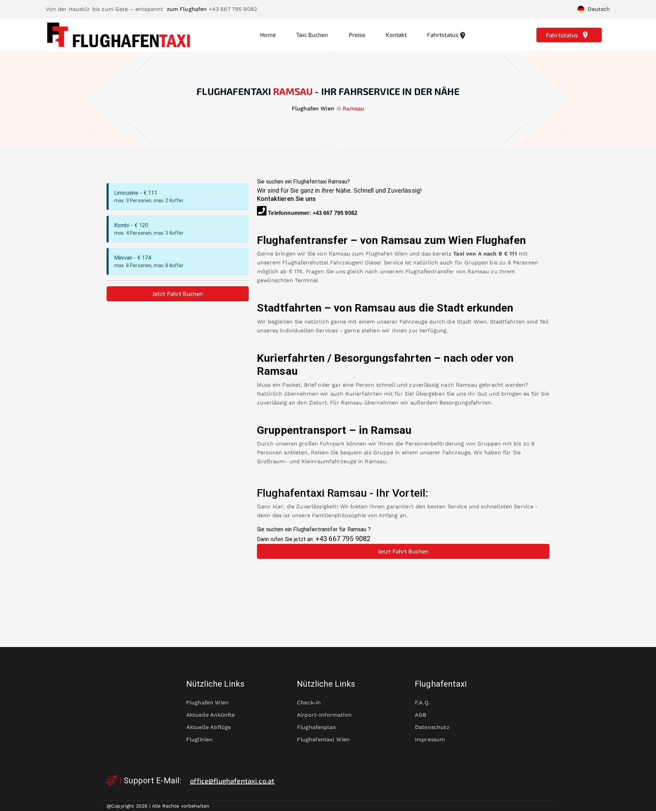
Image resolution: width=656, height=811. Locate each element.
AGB (420, 715)
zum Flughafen (187, 9)
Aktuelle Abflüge (208, 727)
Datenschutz (432, 727)
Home (268, 34)
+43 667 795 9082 (335, 213)
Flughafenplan (316, 727)
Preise (357, 34)
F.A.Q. (422, 702)
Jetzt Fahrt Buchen (177, 293)
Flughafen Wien (387, 253)
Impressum (430, 739)
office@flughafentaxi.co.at (232, 780)
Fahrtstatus (443, 34)
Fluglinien (199, 739)
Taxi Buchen (312, 34)
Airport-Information (324, 715)
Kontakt (396, 34)
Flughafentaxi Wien (323, 739)
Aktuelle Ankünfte (210, 715)
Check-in (309, 702)
